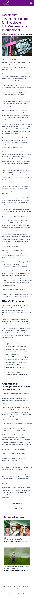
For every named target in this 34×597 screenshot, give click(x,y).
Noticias (6, 541)
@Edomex (18, 344)
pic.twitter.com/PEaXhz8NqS (15, 367)
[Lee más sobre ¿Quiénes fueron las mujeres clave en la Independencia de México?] (17, 528)
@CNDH (15, 364)
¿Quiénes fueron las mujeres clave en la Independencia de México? (17, 538)
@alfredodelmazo (11, 346)
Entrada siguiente (17, 508)
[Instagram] (19, 593)
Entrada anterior (17, 503)
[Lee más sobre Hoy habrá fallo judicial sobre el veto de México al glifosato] (17, 556)
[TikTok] (23, 593)
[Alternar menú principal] (31, 3)
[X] (15, 593)
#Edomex (18, 352)
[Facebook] (11, 593)
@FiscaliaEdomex (11, 357)
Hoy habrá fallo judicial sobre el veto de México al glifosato (16, 567)
